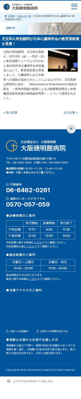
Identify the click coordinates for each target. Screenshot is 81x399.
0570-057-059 (28, 204)
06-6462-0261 (28, 190)
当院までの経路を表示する (54, 331)
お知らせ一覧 (24, 16)
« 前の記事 (10, 112)
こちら (38, 242)
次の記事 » (71, 112)
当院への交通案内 (19, 331)
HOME (11, 16)
